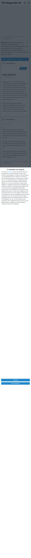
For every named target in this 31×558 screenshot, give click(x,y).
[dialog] (15, 362)
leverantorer (10, 171)
